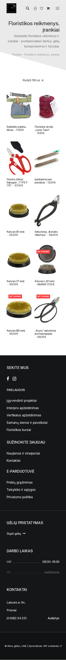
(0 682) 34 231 (17, 618)
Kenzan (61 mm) (15, 233)
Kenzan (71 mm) (15, 283)
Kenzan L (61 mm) (44, 283)
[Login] (34, 8)
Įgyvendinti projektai (22, 400)
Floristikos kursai (19, 430)
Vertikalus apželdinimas (24, 415)
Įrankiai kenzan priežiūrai (45, 181)
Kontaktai (13, 460)
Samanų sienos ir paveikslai (27, 423)
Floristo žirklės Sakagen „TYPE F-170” (18, 182)
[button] (57, 8)
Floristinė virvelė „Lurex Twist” (44, 130)
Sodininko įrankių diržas (16, 128)
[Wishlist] (40, 8)
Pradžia (16, 54)
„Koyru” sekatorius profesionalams (45, 333)
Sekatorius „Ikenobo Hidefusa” (46, 233)
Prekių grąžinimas (20, 482)
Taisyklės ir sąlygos (21, 490)
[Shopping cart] (46, 8)
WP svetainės (51, 645)
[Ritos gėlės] (11, 8)
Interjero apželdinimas (23, 408)
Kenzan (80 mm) (16, 332)
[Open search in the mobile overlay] (26, 8)
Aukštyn (53, 618)
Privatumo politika (20, 497)
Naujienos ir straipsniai (23, 453)
